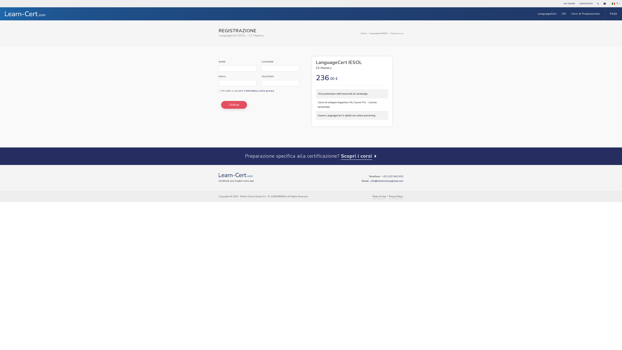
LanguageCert (547, 13)
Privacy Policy (396, 196)
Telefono (267, 76)
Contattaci (586, 3)
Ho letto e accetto (248, 90)
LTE (564, 13)
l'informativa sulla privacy (259, 90)
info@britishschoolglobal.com (387, 181)
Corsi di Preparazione (585, 13)
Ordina (234, 105)
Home (363, 33)
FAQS (613, 13)
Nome (222, 61)
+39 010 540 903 (392, 176)
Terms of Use (379, 196)
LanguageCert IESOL (378, 33)
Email (222, 76)
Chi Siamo (569, 3)
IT (617, 3)
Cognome (267, 61)
